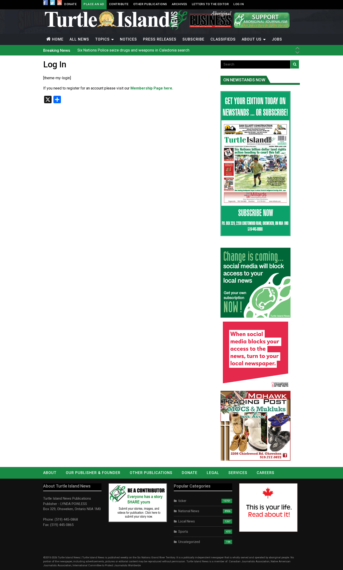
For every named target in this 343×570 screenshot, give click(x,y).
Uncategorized (189, 542)
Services (237, 472)
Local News (186, 521)
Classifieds (223, 39)
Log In (238, 4)
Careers (265, 472)
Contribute (119, 4)
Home (57, 39)
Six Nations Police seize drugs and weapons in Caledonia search (133, 50)
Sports (183, 531)
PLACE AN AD (94, 4)
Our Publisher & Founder (93, 472)
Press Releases (159, 39)
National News (188, 511)
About (49, 472)
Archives (179, 4)
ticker (182, 501)
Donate (70, 4)
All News (79, 39)
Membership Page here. (151, 88)
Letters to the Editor (210, 4)
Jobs (277, 39)
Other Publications (150, 4)
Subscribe (193, 39)
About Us (252, 39)
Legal (213, 472)
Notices (128, 39)
